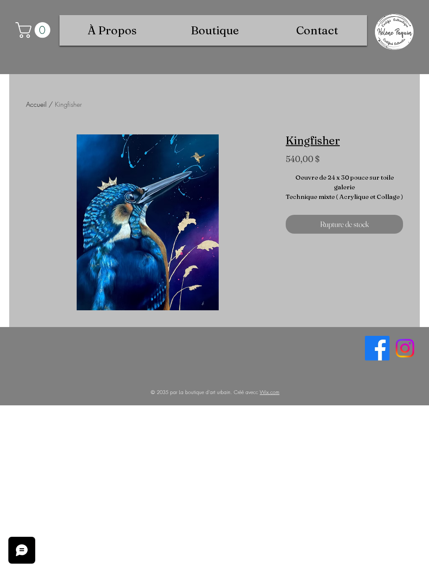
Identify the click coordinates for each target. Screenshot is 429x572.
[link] (35, 30)
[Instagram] (405, 348)
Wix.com (269, 392)
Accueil (36, 104)
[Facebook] (377, 348)
